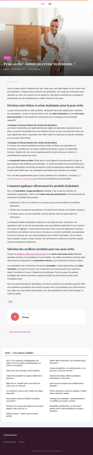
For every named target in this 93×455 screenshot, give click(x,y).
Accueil (9, 82)
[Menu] (50, 4)
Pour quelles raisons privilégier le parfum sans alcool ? (23, 399)
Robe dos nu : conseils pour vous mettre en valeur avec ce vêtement (23, 384)
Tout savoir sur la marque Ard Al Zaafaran (23, 370)
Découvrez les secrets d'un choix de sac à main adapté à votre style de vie (24, 407)
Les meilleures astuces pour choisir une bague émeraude (24, 392)
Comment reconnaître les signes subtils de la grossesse (24, 377)
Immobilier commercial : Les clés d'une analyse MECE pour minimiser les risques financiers (66, 408)
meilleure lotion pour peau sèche (31, 254)
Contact (22, 442)
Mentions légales (10, 442)
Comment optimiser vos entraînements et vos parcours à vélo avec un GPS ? (68, 369)
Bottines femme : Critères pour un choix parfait (22, 414)
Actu (7, 58)
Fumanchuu (10, 434)
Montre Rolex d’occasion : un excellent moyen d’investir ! (68, 361)
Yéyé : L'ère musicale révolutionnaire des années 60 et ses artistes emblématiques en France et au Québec (23, 363)
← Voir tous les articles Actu (18, 332)
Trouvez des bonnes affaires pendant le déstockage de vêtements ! (65, 377)
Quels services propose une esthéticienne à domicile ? (67, 384)
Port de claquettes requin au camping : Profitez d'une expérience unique (68, 392)
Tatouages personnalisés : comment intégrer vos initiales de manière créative (67, 399)
